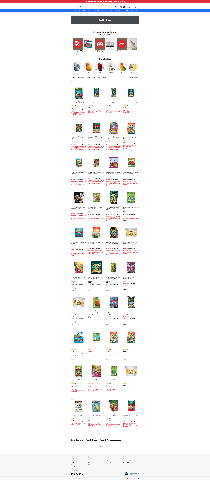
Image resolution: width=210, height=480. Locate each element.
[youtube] (82, 474)
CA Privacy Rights (127, 478)
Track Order (90, 462)
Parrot (88, 72)
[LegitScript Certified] (126, 474)
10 (111, 433)
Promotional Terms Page (109, 452)
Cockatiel (111, 72)
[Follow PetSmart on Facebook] (72, 474)
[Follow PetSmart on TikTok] (80, 474)
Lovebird (122, 72)
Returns (89, 464)
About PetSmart (74, 458)
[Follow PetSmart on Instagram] (74, 474)
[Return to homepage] (79, 6)
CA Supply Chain (120, 478)
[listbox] (105, 67)
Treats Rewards (73, 462)
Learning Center (74, 466)
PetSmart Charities (74, 470)
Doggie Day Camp (109, 462)
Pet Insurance (108, 468)
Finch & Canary (133, 72)
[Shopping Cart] (137, 7)
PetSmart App (73, 468)
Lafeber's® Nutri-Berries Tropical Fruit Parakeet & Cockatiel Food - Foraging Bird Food (113, 208)
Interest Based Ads (114, 478)
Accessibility (90, 466)
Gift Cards (73, 464)
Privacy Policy (108, 478)
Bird (72, 13)
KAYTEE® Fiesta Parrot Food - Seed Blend (130, 415)
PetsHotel (107, 460)
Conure (99, 72)
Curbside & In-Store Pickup (128, 460)
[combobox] (103, 7)
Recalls (99, 478)
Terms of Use (103, 478)
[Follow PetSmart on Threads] (77, 474)
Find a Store (125, 458)
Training (107, 464)
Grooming (107, 458)
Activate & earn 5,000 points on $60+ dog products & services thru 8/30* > (105, 1)
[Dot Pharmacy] (134, 473)
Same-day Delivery (126, 462)
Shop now (105, 35)
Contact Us (90, 460)
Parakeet (76, 72)
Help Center (90, 458)
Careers (72, 460)
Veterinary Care (109, 466)
